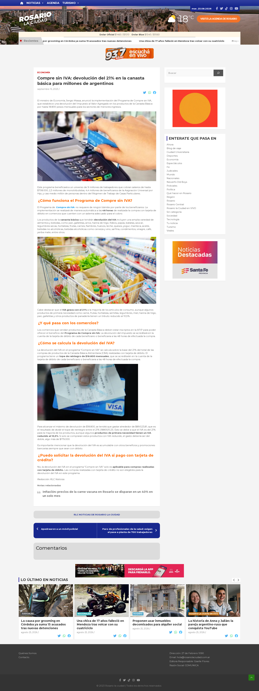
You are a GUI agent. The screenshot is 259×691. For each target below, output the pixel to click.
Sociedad (172, 215)
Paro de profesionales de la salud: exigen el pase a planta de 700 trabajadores (127, 531)
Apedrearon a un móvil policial (59, 529)
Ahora (170, 144)
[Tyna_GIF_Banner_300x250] (195, 91)
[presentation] (234, 580)
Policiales (172, 185)
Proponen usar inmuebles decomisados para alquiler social (101, 622)
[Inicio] (22, 3)
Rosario (171, 200)
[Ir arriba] (252, 678)
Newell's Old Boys (177, 182)
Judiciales (172, 170)
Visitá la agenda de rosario (218, 18)
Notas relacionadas (49, 485)
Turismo (171, 226)
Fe (168, 167)
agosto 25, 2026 (29, 632)
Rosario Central (175, 204)
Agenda (53, 3)
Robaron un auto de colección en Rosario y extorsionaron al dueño (213, 622)
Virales (170, 230)
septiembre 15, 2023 (47, 89)
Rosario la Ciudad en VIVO (181, 208)
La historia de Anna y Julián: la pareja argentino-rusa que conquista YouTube (154, 624)
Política (171, 189)
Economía (43, 72)
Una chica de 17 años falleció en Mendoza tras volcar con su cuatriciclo (44, 624)
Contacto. (24, 657)
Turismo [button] (69, 3)
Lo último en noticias (44, 580)
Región (171, 197)
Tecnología (173, 219)
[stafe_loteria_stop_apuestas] (129, 565)
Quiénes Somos (27, 653)
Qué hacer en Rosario (179, 193)
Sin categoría (174, 211)
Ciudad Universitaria (178, 152)
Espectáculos (174, 163)
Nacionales (173, 178)
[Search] (218, 73)
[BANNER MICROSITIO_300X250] (195, 242)
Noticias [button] (33, 3)
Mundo (171, 174)
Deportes (172, 155)
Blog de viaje (174, 148)
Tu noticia (172, 223)
